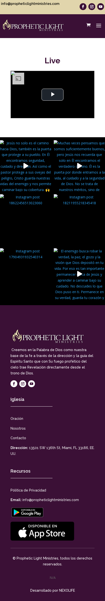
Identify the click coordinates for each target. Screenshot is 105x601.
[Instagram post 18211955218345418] (79, 220)
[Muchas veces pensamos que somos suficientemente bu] (79, 166)
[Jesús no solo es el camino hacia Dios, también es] (25, 166)
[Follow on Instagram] (91, 6)
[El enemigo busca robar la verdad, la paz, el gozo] (79, 274)
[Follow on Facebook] (83, 6)
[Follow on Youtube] (100, 6)
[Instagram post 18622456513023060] (25, 220)
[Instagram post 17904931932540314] (25, 274)
